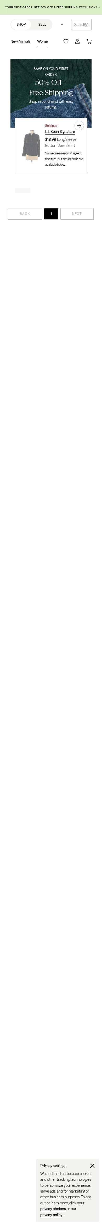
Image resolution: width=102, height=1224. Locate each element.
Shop (21, 24)
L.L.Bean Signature (60, 131)
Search (79, 24)
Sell (42, 24)
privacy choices (53, 1208)
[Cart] (89, 41)
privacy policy (51, 1214)
